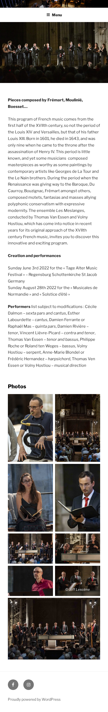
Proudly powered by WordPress (34, 699)
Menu (57, 15)
